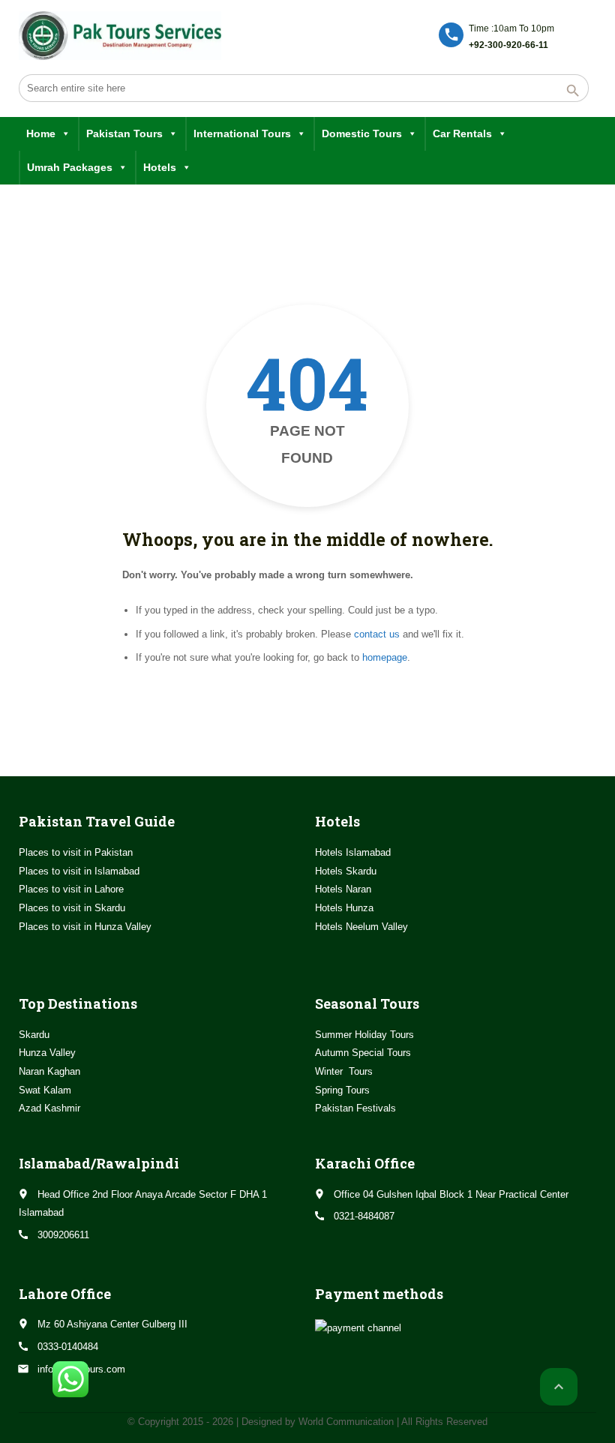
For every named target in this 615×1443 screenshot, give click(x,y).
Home (41, 134)
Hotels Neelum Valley (361, 926)
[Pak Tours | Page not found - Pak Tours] (120, 35)
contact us (377, 634)
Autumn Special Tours (363, 1052)
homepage (384, 657)
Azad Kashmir (49, 1108)
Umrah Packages (69, 167)
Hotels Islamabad (353, 852)
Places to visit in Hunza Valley (85, 926)
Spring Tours (342, 1090)
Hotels (159, 167)
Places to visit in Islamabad (79, 871)
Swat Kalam (45, 1090)
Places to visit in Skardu (72, 908)
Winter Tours (344, 1071)
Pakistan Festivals (355, 1108)
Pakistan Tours (124, 134)
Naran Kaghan (49, 1071)
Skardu (34, 1034)
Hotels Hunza (344, 908)
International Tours (242, 134)
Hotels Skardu (345, 871)
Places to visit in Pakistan (76, 852)
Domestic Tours (362, 134)
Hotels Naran (343, 889)
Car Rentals (462, 134)
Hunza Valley (47, 1052)
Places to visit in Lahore (71, 889)
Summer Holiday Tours (364, 1034)
